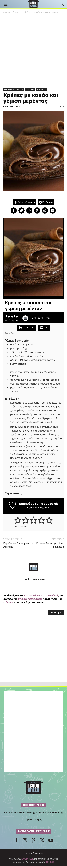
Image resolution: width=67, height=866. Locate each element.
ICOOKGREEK (27, 859)
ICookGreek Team (11, 106)
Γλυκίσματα (30, 89)
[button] (5, 4)
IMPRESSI (50, 862)
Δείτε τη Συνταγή (26, 202)
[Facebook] (16, 841)
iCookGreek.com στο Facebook (40, 595)
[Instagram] (25, 841)
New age (19, 89)
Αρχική (6, 12)
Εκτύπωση (47, 202)
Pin (45, 327)
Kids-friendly (9, 89)
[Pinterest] (33, 841)
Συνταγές (17, 12)
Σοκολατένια (41, 89)
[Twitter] (42, 841)
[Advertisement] (33, 656)
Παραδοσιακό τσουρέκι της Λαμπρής (18, 545)
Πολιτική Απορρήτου (33, 853)
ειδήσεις (8, 602)
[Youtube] (50, 841)
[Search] (62, 4)
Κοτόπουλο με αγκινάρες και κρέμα (50, 545)
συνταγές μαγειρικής (30, 598)
